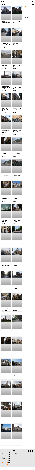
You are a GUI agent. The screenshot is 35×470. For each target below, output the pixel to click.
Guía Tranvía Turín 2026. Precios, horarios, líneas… (17, 87)
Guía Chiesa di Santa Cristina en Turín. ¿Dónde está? (16, 397)
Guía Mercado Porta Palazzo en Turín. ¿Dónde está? (5, 419)
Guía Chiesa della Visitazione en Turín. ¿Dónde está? (16, 264)
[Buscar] (33, 4)
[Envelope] (33, 1)
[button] (24, 1)
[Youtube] (30, 1)
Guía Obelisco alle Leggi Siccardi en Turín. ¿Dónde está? (17, 375)
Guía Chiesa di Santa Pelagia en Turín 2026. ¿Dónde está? (5, 131)
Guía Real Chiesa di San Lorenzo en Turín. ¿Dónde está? (17, 353)
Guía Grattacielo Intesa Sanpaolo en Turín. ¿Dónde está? (6, 220)
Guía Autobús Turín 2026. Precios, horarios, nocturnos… (6, 87)
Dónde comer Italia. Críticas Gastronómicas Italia (6, 22)
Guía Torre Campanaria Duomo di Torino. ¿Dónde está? (6, 331)
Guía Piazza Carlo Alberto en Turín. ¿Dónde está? (16, 419)
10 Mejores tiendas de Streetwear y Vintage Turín (5, 153)
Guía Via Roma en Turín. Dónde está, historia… (5, 353)
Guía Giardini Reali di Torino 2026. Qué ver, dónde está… (16, 331)
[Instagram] (32, 1)
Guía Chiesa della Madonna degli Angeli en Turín (5, 109)
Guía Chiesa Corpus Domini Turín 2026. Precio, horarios (5, 309)
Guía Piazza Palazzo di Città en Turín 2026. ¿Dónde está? (17, 197)
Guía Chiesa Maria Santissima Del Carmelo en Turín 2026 (6, 375)
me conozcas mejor (3, 461)
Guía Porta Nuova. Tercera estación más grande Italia (5, 440)
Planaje (2, 1)
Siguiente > (14, 447)
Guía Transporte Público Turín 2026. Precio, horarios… (16, 175)
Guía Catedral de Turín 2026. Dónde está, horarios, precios (17, 440)
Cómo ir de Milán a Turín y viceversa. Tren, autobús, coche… (6, 44)
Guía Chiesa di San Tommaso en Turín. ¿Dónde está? (16, 220)
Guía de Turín (4, 65)
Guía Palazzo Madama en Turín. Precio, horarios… (16, 309)
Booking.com (26, 6)
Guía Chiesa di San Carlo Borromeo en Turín (5, 397)
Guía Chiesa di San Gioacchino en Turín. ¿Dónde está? (16, 287)
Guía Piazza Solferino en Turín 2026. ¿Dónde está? (17, 242)
